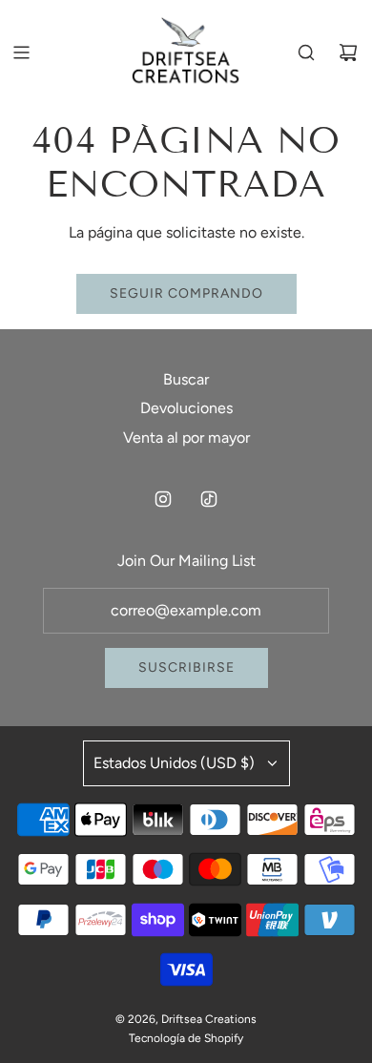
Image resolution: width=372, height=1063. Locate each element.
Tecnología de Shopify (186, 1038)
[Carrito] (348, 52)
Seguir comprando (186, 293)
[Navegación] (21, 52)
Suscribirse (186, 667)
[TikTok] (209, 499)
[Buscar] (306, 52)
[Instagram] (163, 499)
